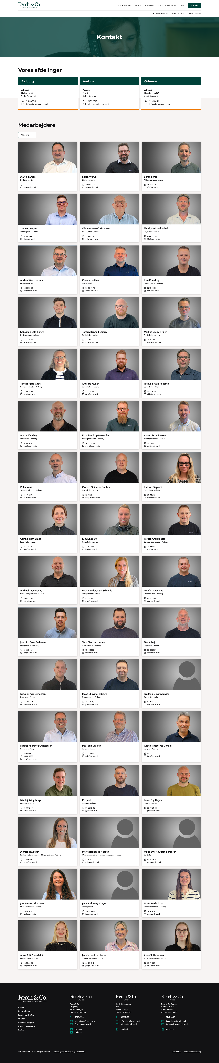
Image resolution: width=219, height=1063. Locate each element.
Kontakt (194, 5)
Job (182, 5)
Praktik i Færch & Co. (26, 1015)
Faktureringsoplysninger (27, 1026)
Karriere (21, 1007)
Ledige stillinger (24, 1011)
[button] (27, 135)
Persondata (176, 1051)
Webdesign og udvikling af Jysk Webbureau (69, 1051)
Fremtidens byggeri (167, 5)
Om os (138, 5)
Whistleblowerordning (192, 1051)
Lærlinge (21, 1019)
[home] (29, 5)
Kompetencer (124, 5)
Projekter (149, 5)
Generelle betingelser (26, 1022)
